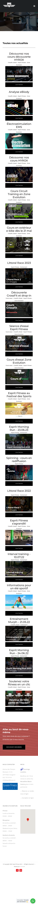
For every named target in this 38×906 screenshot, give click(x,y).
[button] (28, 819)
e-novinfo (22, 866)
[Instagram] (20, 870)
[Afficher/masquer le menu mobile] (34, 6)
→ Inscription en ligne (27, 798)
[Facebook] (17, 870)
